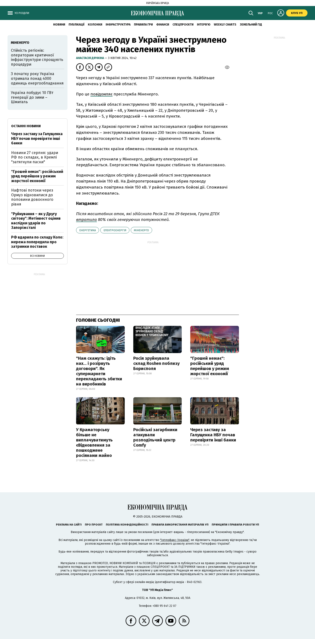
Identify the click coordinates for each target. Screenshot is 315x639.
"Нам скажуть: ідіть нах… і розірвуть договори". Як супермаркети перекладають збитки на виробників (99, 371)
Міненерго (141, 230)
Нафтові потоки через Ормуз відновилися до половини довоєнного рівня (32, 197)
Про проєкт (94, 524)
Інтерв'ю (203, 24)
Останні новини (26, 126)
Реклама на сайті (69, 524)
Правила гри (143, 24)
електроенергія (115, 230)
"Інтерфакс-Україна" (174, 540)
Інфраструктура (118, 24)
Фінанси (162, 24)
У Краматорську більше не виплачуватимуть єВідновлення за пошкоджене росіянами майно (94, 442)
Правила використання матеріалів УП (180, 524)
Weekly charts (225, 24)
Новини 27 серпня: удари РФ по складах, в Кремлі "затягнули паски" (34, 157)
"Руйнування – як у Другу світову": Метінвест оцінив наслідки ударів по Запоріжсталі (36, 220)
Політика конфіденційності (127, 524)
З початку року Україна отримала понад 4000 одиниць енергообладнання (37, 78)
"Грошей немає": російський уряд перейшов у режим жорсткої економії (209, 366)
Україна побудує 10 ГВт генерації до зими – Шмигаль (32, 97)
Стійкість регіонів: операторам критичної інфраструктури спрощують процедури (37, 57)
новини (59, 24)
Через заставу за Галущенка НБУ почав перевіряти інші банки (213, 435)
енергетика (87, 230)
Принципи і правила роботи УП (235, 524)
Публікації (76, 24)
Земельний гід (251, 24)
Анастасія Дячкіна (90, 58)
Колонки (95, 24)
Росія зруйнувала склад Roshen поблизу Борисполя (156, 363)
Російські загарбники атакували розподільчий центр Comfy (155, 437)
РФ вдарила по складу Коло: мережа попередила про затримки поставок (37, 242)
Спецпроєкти (183, 24)
